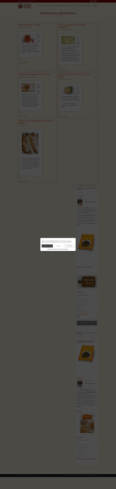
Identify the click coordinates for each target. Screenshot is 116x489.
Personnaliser (69, 246)
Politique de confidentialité (52, 249)
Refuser (58, 246)
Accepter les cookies (47, 246)
